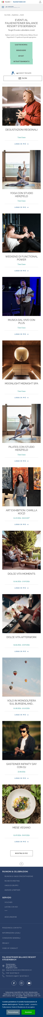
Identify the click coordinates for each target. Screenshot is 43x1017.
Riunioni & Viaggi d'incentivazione (19, 876)
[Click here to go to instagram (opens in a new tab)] (21, 983)
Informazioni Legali (11, 933)
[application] (21, 1007)
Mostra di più (21, 853)
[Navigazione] (3, 7)
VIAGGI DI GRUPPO (11, 885)
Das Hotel (7, 15)
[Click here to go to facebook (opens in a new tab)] (14, 983)
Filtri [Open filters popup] (24, 78)
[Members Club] (40, 2)
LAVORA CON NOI (11, 907)
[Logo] (21, 7)
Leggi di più (21, 144)
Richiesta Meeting (12, 881)
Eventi (22, 15)
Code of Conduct (10, 948)
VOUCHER (8, 902)
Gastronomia (21, 45)
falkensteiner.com (19, 2)
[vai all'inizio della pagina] (21, 864)
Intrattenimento (21, 61)
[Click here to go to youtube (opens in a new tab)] (29, 983)
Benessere (21, 50)
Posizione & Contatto (12, 928)
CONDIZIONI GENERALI (11, 938)
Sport (21, 56)
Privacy (5, 943)
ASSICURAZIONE (11, 917)
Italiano (7, 2)
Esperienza (15, 15)
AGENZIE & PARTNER (12, 890)
